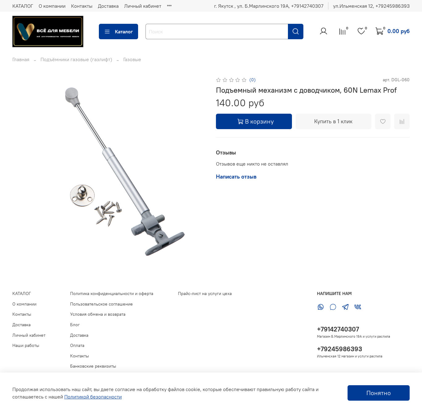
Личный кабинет (142, 6)
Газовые (132, 59)
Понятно (378, 393)
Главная (20, 59)
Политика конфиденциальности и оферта (111, 293)
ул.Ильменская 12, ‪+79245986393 (371, 6)
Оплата (77, 345)
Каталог (124, 31)
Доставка (108, 6)
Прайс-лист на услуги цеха (205, 293)
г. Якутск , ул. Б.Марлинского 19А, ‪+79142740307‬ (268, 6)
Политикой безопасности (93, 397)
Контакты (81, 6)
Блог (75, 324)
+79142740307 (338, 329)
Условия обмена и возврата (97, 314)
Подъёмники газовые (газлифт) (76, 59)
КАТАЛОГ (22, 6)
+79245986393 (339, 349)
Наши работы (25, 345)
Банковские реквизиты (93, 366)
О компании (52, 6)
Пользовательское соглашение (101, 304)
